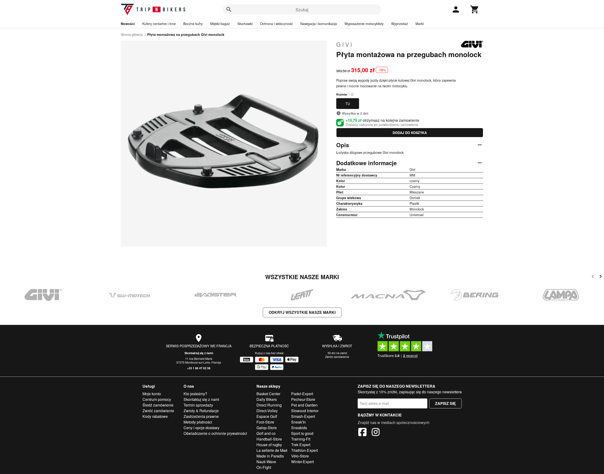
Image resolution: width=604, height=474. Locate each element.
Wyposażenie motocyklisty (364, 23)
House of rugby (269, 444)
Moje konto (152, 393)
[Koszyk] (474, 9)
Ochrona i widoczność (276, 23)
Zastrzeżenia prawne (201, 416)
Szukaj (302, 9)
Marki (419, 23)
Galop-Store (266, 427)
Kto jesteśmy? (195, 393)
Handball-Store (269, 439)
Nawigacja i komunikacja (318, 23)
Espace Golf (266, 416)
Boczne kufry (193, 23)
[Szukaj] (229, 9)
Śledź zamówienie (158, 405)
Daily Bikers (266, 399)
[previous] (592, 277)
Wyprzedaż (399, 23)
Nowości (128, 23)
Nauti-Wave (266, 461)
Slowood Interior (305, 410)
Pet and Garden (304, 405)
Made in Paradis (270, 456)
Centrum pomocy (157, 399)
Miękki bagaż (220, 23)
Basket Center (268, 393)
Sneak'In (298, 422)
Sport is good (302, 433)
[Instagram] (375, 432)
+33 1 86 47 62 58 (198, 368)
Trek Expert (300, 444)
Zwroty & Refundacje (201, 410)
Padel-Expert (302, 393)
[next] (600, 277)
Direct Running (269, 405)
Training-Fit (300, 439)
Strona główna (132, 34)
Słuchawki (244, 23)
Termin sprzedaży (198, 405)
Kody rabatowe (155, 416)
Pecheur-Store (303, 399)
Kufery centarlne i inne (159, 23)
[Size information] (352, 94)
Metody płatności (198, 422)
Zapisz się (445, 403)
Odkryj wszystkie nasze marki (302, 312)
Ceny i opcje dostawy (201, 427)
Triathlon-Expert (304, 450)
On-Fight (263, 467)
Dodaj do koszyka (410, 132)
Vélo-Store (300, 456)
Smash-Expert (303, 416)
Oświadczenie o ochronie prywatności (215, 433)
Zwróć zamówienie (337, 357)
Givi (344, 44)
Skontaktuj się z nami (199, 353)
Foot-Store (265, 422)
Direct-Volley (267, 410)
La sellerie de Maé (271, 450)
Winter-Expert (302, 461)
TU (347, 103)
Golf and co (266, 433)
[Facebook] (362, 432)
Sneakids (299, 427)
